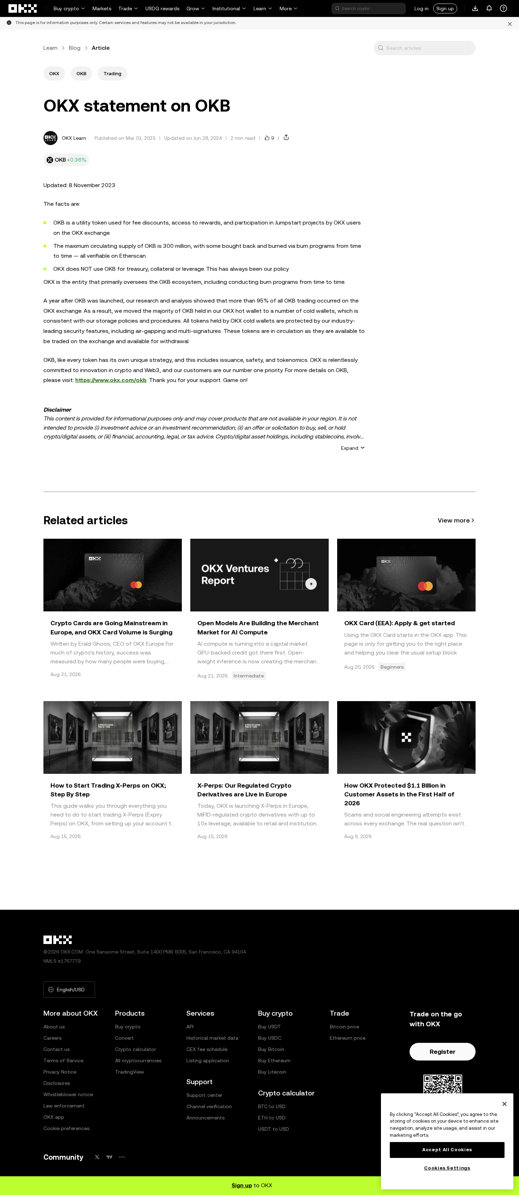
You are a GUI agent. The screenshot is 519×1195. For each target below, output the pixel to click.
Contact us (56, 1049)
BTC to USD (272, 1106)
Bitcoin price (344, 1026)
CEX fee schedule (206, 1049)
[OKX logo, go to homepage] (22, 8)
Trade (125, 8)
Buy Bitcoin (271, 1049)
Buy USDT (269, 1026)
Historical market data (212, 1038)
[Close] (504, 1104)
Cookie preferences (66, 1128)
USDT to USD (273, 1129)
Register (442, 1051)
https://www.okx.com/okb (111, 380)
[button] (380, 48)
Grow (192, 8)
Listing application (207, 1060)
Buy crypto (66, 8)
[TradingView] (109, 1157)
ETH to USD (272, 1118)
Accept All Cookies (447, 1149)
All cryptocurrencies (138, 1060)
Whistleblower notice (68, 1094)
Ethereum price (347, 1038)
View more (454, 520)
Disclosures (56, 1083)
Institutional (226, 8)
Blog (74, 47)
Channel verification (209, 1106)
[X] (97, 1157)
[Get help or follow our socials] (503, 8)
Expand (349, 448)
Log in (421, 8)
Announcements (205, 1118)
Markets (102, 8)
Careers (52, 1038)
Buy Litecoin (272, 1072)
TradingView (129, 1072)
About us (54, 1026)
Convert (124, 1038)
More (286, 8)
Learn (259, 8)
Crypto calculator (135, 1049)
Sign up (445, 8)
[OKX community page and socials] (122, 1157)
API (189, 1026)
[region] (447, 1141)
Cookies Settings (447, 1168)
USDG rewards (162, 8)
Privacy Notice (59, 1072)
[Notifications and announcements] (489, 8)
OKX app (53, 1117)
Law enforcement (64, 1106)
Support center (204, 1095)
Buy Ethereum (274, 1060)
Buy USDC (269, 1038)
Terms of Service (63, 1060)
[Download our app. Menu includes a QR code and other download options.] (475, 8)
